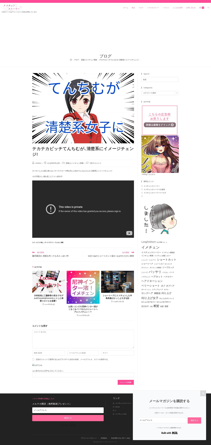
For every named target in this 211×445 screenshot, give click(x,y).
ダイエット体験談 (155, 267)
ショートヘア (147, 264)
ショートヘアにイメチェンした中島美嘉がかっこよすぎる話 (117, 296)
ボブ (163, 286)
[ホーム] (71, 60)
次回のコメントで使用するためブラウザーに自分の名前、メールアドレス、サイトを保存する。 (72, 359)
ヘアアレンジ (145, 277)
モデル (166, 289)
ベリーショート (150, 285)
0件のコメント (95, 163)
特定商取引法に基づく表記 (120, 438)
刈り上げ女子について (166, 298)
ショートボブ (159, 264)
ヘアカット (157, 276)
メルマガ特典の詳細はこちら (43, 399)
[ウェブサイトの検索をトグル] (208, 8)
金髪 (162, 306)
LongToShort (148, 241)
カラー (168, 256)
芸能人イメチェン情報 (75, 163)
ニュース (144, 272)
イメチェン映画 (147, 256)
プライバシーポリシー (89, 438)
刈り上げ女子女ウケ (148, 302)
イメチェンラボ (121, 414)
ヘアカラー (168, 277)
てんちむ (57, 242)
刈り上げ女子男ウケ (164, 302)
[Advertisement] (105, 35)
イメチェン (150, 247)
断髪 (156, 306)
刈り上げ (166, 293)
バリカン (165, 272)
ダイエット (145, 267)
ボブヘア (170, 286)
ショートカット (166, 259)
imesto (38, 163)
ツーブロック (168, 267)
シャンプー (144, 260)
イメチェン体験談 (168, 252)
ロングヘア (147, 293)
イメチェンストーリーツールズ (155, 193)
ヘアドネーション (152, 280)
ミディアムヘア (157, 289)
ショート (152, 260)
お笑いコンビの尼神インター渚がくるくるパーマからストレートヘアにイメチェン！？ (83, 309)
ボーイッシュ (146, 289)
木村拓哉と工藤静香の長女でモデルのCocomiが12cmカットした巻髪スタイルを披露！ (48, 298)
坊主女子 (145, 306)
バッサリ (155, 272)
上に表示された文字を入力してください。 (48, 371)
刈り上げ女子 (149, 298)
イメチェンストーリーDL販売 (154, 189)
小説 (151, 306)
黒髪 (62, 242)
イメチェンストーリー (152, 186)
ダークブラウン (49, 242)
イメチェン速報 (159, 256)
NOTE (117, 407)
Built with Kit (68, 425)
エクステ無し (40, 242)
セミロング (168, 264)
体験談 (157, 293)
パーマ (171, 272)
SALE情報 (159, 242)
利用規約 (104, 438)
